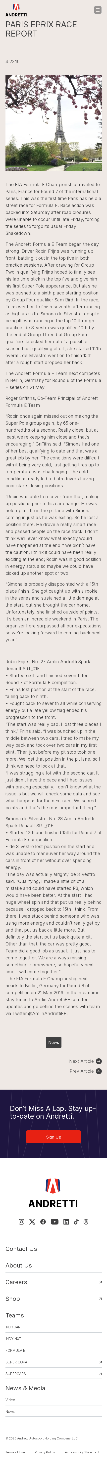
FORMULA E (15, 1350)
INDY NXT (13, 1339)
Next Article (81, 1061)
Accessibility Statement (82, 1452)
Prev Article (82, 1071)
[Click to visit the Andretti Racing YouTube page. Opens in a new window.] (54, 1222)
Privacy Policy (45, 1452)
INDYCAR (12, 1327)
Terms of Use (15, 1452)
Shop (12, 1298)
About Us (18, 1265)
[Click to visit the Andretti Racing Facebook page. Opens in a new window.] (43, 1222)
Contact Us (21, 1248)
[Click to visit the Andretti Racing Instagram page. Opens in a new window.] (21, 1222)
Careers (16, 1282)
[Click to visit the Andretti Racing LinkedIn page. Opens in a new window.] (66, 1222)
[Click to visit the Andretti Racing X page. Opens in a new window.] (32, 1222)
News (53, 1042)
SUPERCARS (15, 1374)
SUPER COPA (16, 1362)
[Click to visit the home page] (16, 9)
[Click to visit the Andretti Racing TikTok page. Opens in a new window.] (76, 1222)
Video (10, 1400)
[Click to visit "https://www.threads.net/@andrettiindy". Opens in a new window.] (86, 1222)
